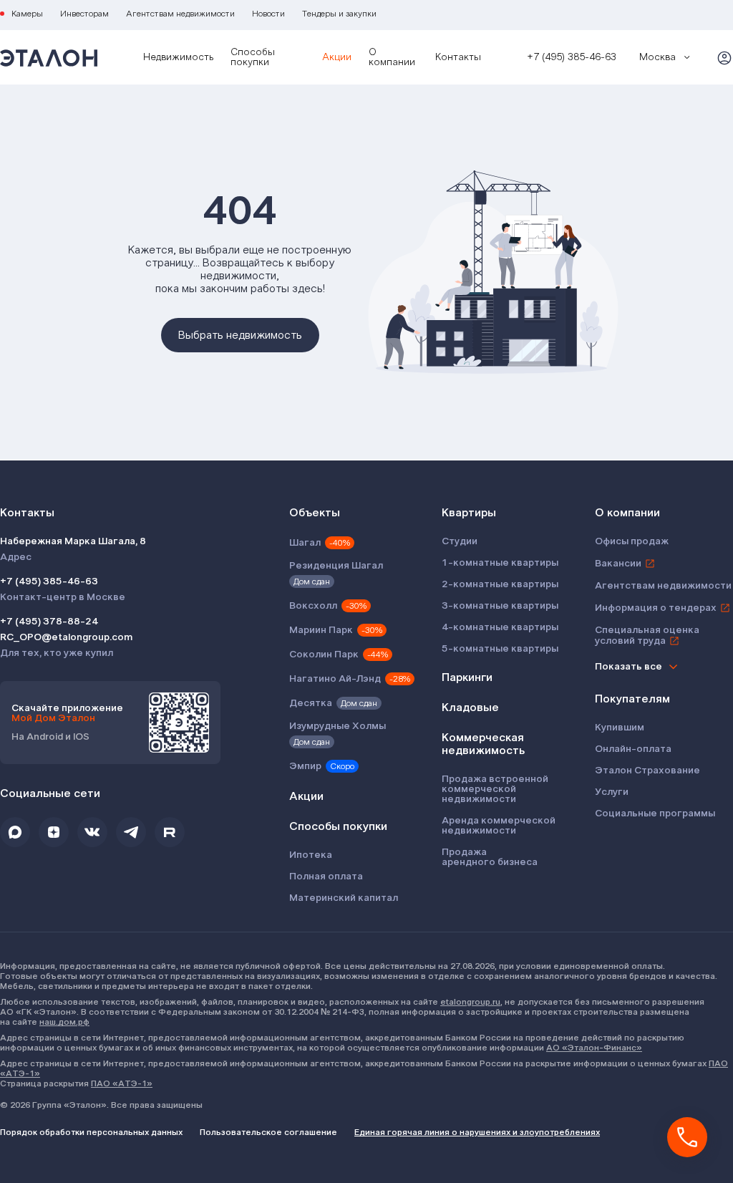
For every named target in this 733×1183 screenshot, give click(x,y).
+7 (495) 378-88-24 (49, 622)
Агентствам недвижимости (180, 13)
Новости (268, 13)
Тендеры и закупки (339, 13)
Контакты (458, 57)
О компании (392, 57)
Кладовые (470, 707)
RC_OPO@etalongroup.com (66, 637)
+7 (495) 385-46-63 (49, 581)
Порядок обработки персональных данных (91, 1132)
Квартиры (469, 512)
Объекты (314, 512)
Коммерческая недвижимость (483, 744)
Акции (336, 57)
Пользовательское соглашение (268, 1132)
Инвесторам (84, 13)
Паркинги (467, 677)
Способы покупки (252, 57)
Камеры (27, 13)
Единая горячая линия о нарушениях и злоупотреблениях (477, 1132)
